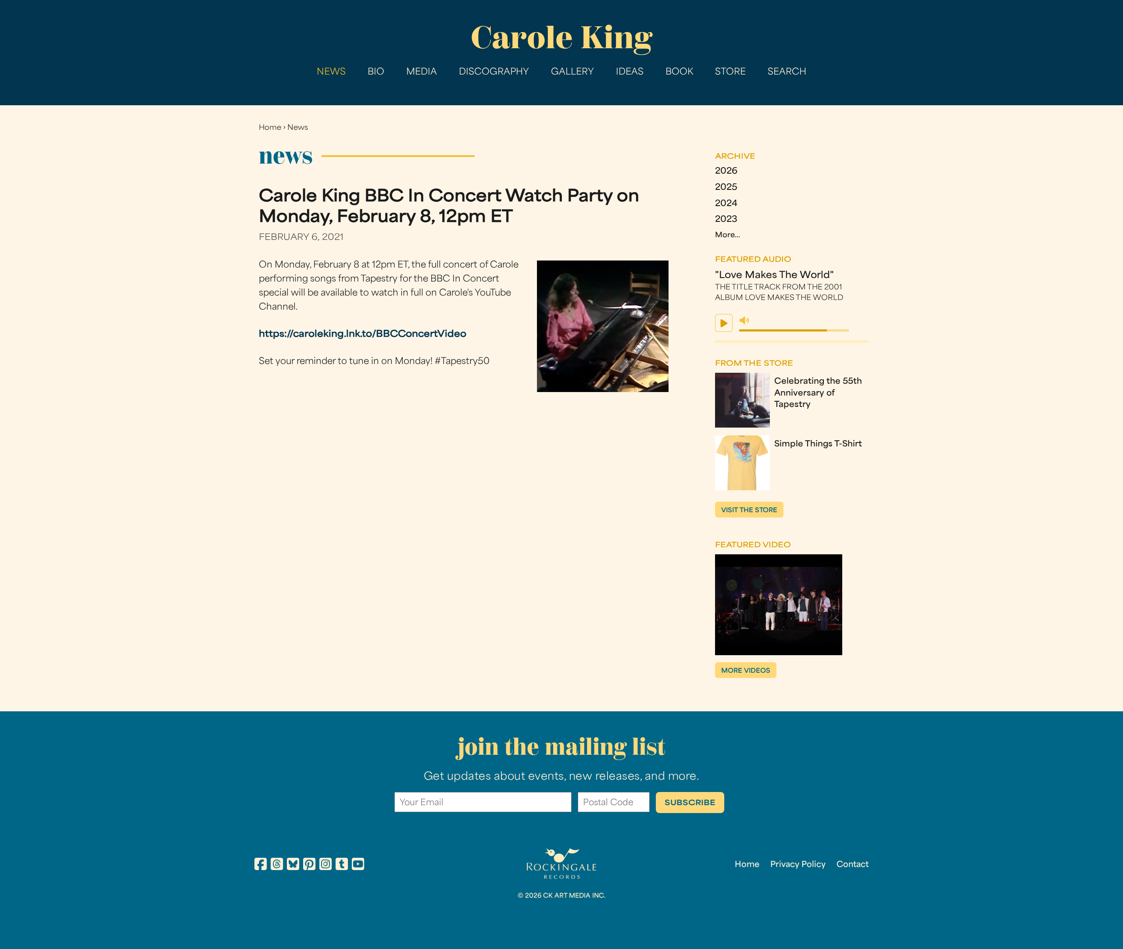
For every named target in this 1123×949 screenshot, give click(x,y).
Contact (853, 865)
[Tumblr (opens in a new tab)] (342, 866)
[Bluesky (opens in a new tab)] (293, 866)
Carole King (561, 37)
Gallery (572, 72)
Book (679, 72)
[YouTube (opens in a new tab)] (358, 866)
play (724, 323)
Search (787, 72)
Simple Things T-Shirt (818, 444)
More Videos (745, 671)
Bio (376, 72)
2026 (726, 172)
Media (421, 72)
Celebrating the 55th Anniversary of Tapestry (818, 393)
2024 (726, 204)
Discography (494, 72)
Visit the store (749, 510)
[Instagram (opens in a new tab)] (325, 866)
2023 (726, 220)
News (331, 72)
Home (270, 128)
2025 (726, 188)
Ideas (630, 72)
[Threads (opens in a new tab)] (277, 866)
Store (730, 72)
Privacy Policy (798, 865)
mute (744, 320)
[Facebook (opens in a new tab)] (260, 866)
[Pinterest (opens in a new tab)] (309, 866)
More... (727, 235)
